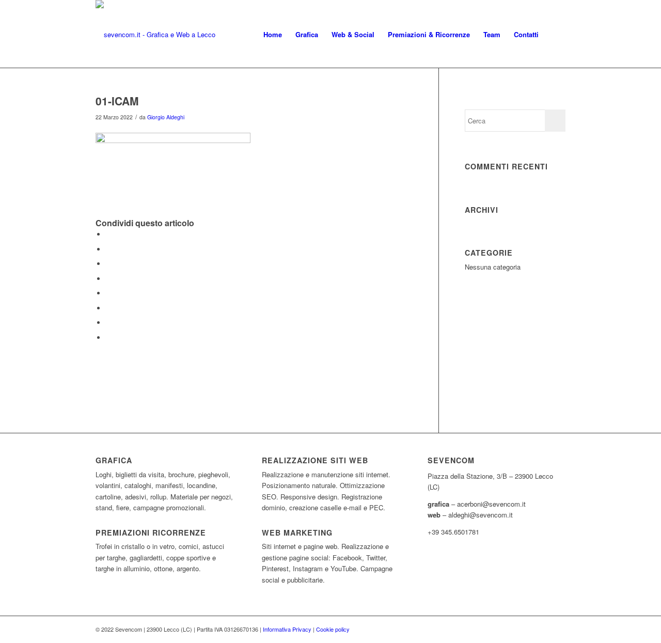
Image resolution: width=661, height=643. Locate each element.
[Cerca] (555, 34)
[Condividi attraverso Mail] (108, 337)
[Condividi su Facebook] (108, 234)
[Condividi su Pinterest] (108, 264)
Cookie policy (333, 629)
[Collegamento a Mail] (557, 629)
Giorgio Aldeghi (165, 117)
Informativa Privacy (287, 629)
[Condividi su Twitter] (108, 249)
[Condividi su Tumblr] (108, 293)
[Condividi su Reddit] (108, 322)
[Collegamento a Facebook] (542, 629)
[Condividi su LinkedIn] (108, 279)
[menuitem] (273, 34)
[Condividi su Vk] (108, 308)
